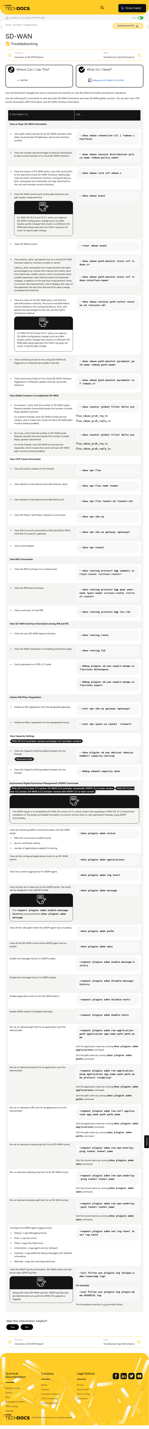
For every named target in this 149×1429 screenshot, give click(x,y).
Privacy (80, 1385)
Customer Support (50, 1394)
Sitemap (9, 1411)
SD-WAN (17, 25)
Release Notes (12, 1388)
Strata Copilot (133, 8)
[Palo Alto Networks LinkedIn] (124, 1378)
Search (8, 1392)
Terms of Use (83, 1394)
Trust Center (83, 1389)
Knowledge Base (49, 1403)
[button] (146, 1141)
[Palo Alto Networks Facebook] (116, 1378)
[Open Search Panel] (102, 8)
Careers (45, 1389)
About (44, 1385)
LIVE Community (49, 1398)
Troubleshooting (30, 25)
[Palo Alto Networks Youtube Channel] (139, 1378)
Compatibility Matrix (15, 1402)
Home (8, 25)
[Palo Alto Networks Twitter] (131, 1378)
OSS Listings (11, 1406)
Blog (7, 1397)
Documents (82, 1398)
